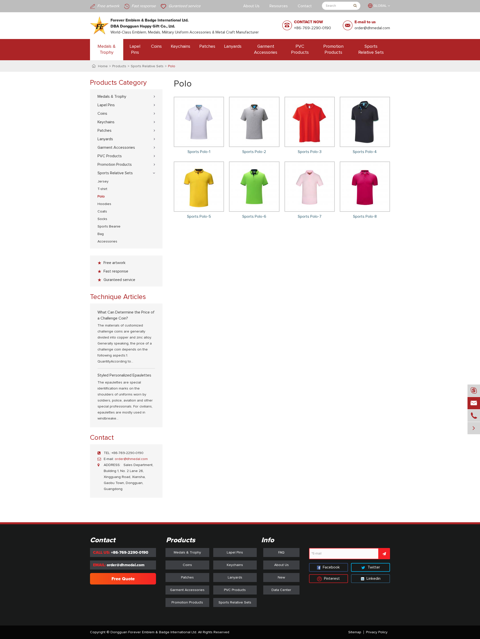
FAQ (281, 552)
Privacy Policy (377, 632)
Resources (279, 6)
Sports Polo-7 (310, 216)
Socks (102, 219)
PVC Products (300, 49)
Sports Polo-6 (254, 216)
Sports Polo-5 (199, 216)
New (281, 577)
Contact (305, 6)
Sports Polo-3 (310, 152)
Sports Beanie (109, 226)
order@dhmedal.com (372, 28)
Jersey (103, 181)
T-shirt (102, 189)
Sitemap (354, 632)
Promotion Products (333, 49)
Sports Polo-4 (365, 152)
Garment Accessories (265, 49)
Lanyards (233, 46)
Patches (207, 46)
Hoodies (104, 204)
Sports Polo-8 (365, 216)
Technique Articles (118, 297)
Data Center (281, 590)
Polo (171, 66)
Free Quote (123, 579)
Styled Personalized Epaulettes (124, 375)
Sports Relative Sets (371, 49)
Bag (101, 234)
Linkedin (373, 578)
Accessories (107, 241)
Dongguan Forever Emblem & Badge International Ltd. (153, 632)
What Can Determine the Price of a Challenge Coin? (126, 315)
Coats (102, 211)
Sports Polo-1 (199, 152)
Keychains (180, 46)
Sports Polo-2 (254, 152)
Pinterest (331, 578)
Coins (156, 46)
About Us (251, 6)
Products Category (118, 82)
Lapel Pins (135, 49)
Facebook (331, 567)
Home (103, 66)
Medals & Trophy (107, 49)
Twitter (373, 567)
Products (119, 66)
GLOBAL (380, 6)
